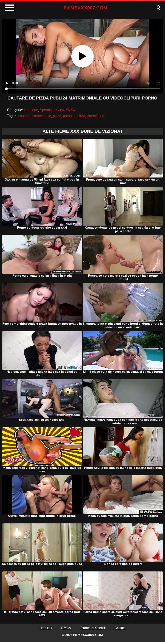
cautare (24, 116)
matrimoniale (41, 116)
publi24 (79, 116)
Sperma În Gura (52, 110)
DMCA (66, 628)
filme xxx (46, 628)
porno (67, 116)
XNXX (70, 110)
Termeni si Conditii (92, 628)
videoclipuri (95, 116)
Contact (120, 628)
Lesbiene (31, 110)
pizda (57, 116)
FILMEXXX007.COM (85, 8)
